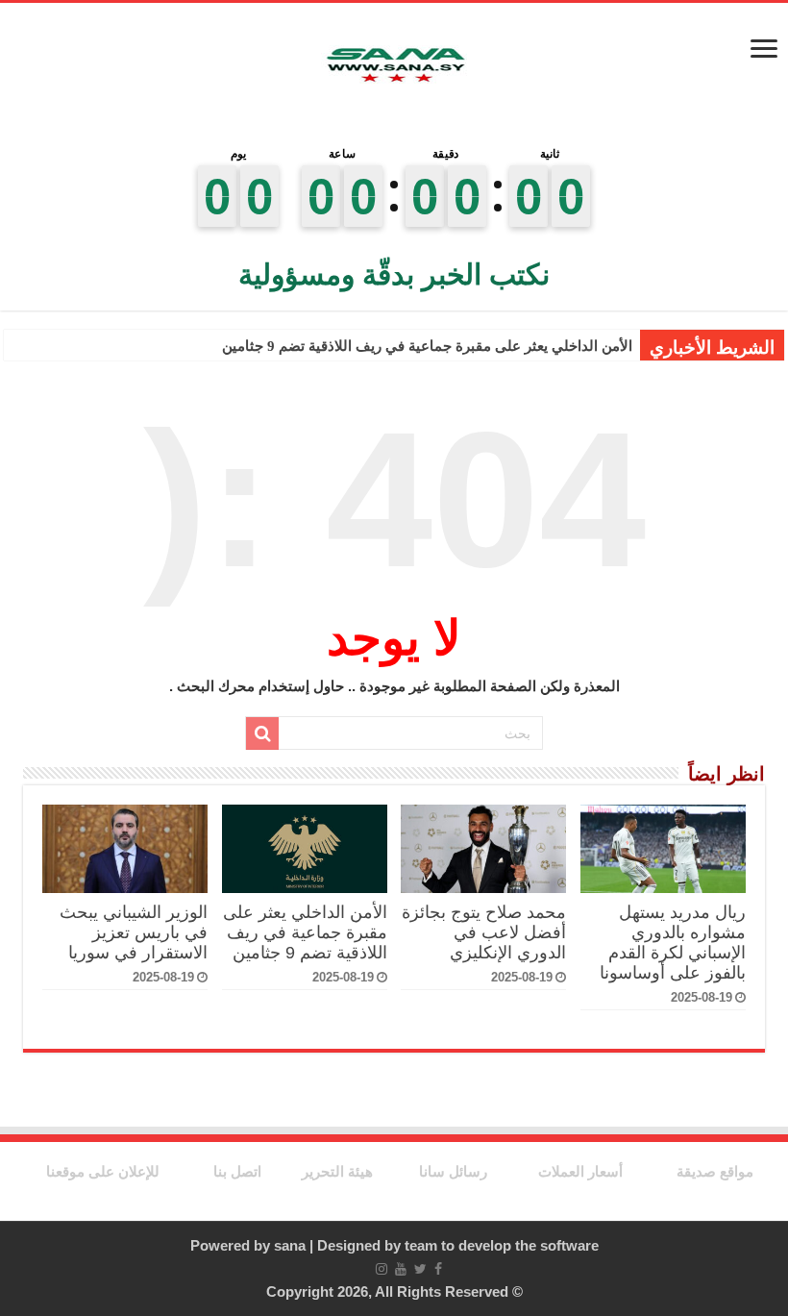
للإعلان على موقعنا (103, 1171)
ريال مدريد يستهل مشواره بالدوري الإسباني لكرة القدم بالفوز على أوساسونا (673, 942)
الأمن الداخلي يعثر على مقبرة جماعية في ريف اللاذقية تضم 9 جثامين (427, 346)
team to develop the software (502, 1245)
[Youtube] (400, 1268)
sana (290, 1245)
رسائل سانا (453, 1171)
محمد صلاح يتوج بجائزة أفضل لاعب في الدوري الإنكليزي (484, 932)
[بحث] (262, 733)
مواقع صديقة (715, 1171)
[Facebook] (438, 1268)
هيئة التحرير (337, 1171)
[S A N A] (394, 66)
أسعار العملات (580, 1171)
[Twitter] (420, 1268)
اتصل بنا (237, 1171)
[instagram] (381, 1268)
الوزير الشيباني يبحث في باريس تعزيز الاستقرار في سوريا (134, 932)
